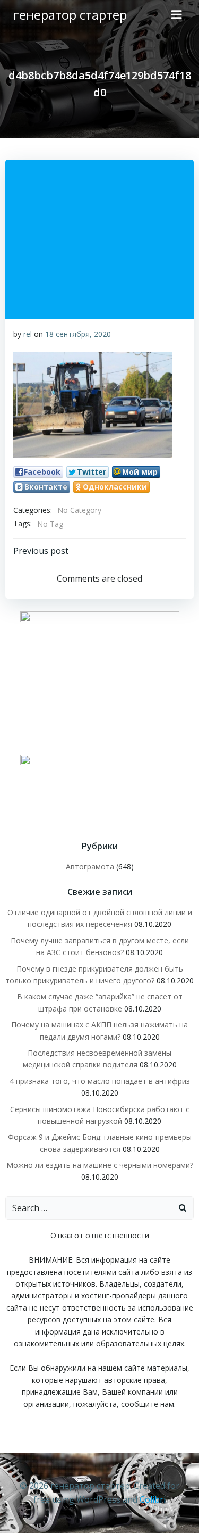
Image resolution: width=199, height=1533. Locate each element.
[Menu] (177, 15)
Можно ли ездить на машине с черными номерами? (99, 1165)
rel (27, 334)
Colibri (153, 1499)
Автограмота (90, 866)
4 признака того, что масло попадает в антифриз (100, 1081)
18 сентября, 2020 (78, 334)
